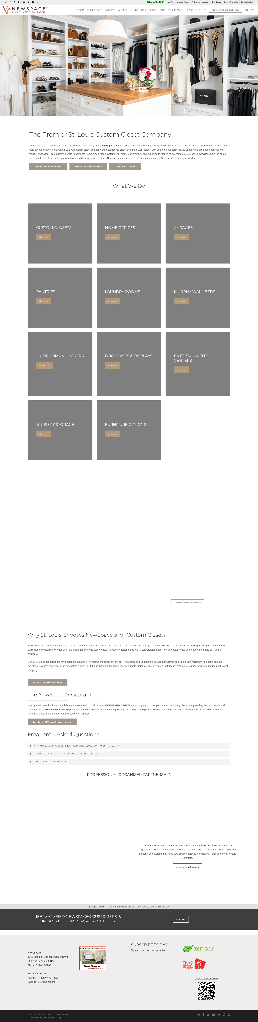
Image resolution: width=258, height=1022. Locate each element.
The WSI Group (55, 1018)
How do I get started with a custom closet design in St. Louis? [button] (68, 754)
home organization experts (114, 145)
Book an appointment (118, 158)
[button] (187, 602)
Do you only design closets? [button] (49, 762)
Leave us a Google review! (206, 978)
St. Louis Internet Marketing (38, 1018)
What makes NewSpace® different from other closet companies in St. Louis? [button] (76, 746)
